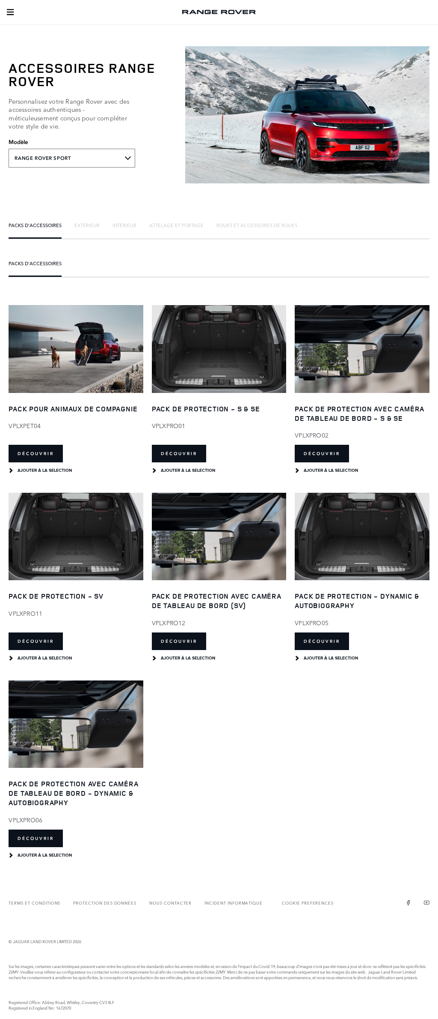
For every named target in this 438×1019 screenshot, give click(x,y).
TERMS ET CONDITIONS (34, 902)
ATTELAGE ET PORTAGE (176, 225)
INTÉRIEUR (124, 225)
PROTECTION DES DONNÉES (104, 902)
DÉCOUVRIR (36, 453)
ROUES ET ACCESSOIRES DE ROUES (256, 225)
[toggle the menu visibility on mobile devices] (10, 12)
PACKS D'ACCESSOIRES (35, 225)
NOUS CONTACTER (170, 902)
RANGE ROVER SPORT (43, 158)
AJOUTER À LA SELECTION (45, 470)
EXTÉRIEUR (87, 225)
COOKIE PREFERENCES (308, 902)
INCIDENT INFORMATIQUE (233, 902)
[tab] (35, 225)
